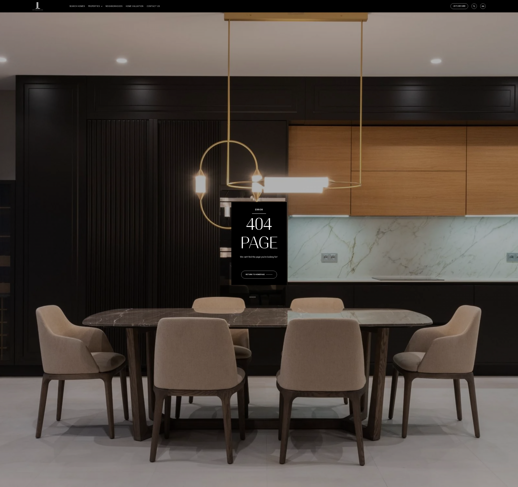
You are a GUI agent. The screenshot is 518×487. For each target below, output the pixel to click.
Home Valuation (134, 6)
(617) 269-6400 (459, 6)
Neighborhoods (114, 6)
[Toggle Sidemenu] (483, 6)
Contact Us (153, 6)
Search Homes (77, 6)
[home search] (474, 6)
